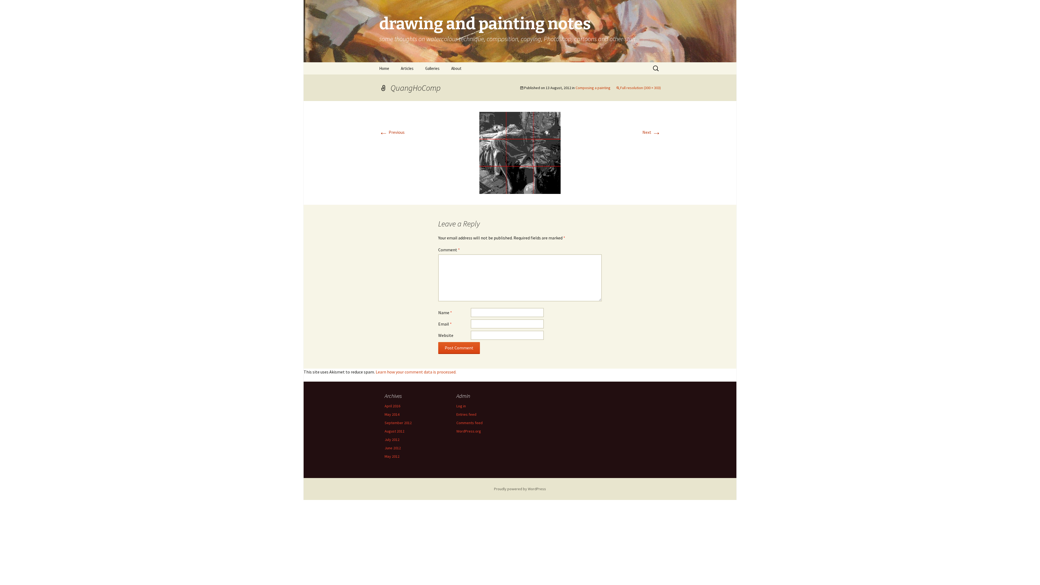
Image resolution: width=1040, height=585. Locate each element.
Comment (449, 249)
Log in (461, 406)
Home (384, 68)
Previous (392, 132)
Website (445, 335)
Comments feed (469, 422)
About (456, 68)
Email (445, 324)
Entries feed (466, 414)
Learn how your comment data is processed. (416, 372)
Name (445, 312)
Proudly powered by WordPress (520, 488)
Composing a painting (593, 87)
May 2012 (392, 456)
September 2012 (398, 422)
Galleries (432, 68)
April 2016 (392, 406)
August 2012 (394, 431)
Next (651, 132)
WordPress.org (468, 431)
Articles (407, 68)
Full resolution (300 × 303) (640, 87)
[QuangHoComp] (520, 152)
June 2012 (393, 448)
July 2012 (392, 439)
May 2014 (392, 414)
